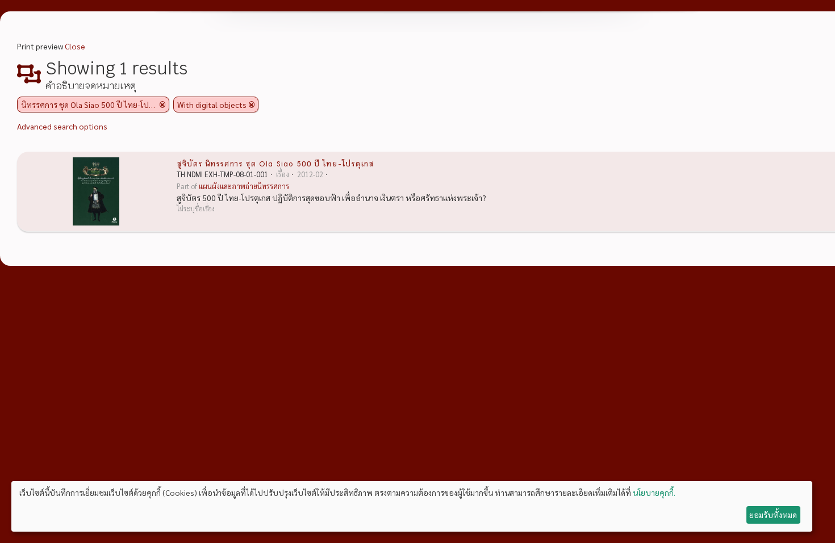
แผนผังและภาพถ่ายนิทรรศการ (244, 186)
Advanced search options (62, 126)
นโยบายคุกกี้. (654, 492)
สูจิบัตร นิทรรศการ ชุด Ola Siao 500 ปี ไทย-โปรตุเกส (275, 163)
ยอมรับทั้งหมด (773, 514)
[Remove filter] (162, 104)
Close (75, 46)
